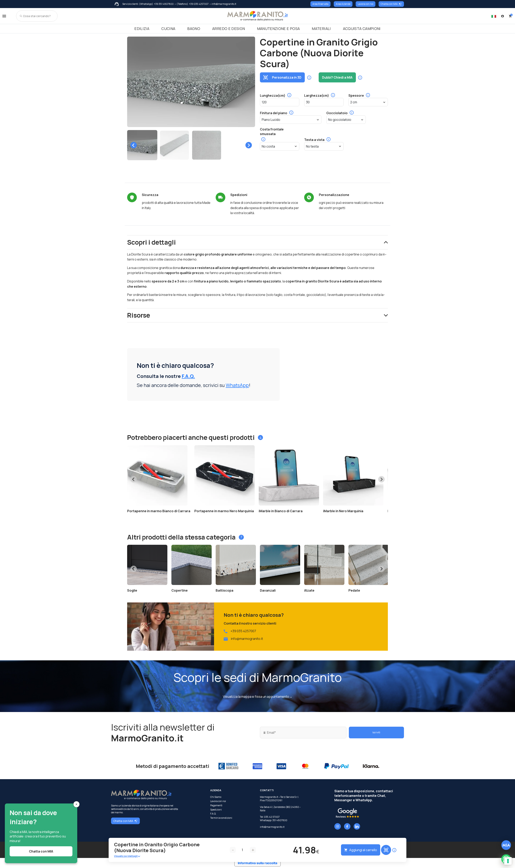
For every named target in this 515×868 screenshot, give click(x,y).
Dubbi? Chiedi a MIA (337, 77)
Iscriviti (376, 732)
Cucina (168, 28)
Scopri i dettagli (151, 242)
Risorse (138, 315)
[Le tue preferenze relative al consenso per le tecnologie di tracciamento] (508, 861)
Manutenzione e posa (278, 28)
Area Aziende (343, 4)
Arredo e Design (228, 28)
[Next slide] (248, 145)
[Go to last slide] (133, 145)
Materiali (321, 28)
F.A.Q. (188, 376)
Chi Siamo (215, 797)
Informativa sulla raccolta (257, 863)
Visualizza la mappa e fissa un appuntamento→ (257, 696)
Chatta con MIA (389, 4)
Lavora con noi (365, 4)
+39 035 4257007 (199, 4)
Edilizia (141, 28)
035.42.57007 (272, 817)
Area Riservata (320, 4)
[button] (142, 145)
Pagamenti (216, 805)
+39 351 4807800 (164, 4)
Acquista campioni (362, 28)
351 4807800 (279, 820)
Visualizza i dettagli (126, 856)
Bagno (193, 28)
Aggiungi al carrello (363, 850)
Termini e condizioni (221, 818)
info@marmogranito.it (247, 638)
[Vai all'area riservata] (502, 16)
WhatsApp (237, 385)
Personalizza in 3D (286, 77)
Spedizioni (216, 809)
